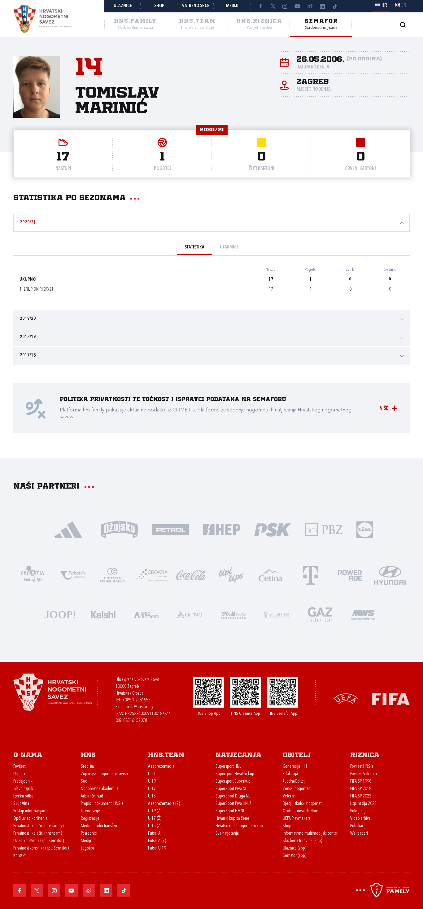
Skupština (21, 803)
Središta (87, 766)
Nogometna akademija (99, 789)
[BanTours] (233, 614)
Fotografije (359, 811)
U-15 (152, 796)
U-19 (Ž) (154, 811)
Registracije (90, 818)
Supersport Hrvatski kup (235, 774)
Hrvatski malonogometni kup (239, 826)
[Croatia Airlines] (152, 574)
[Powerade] (350, 574)
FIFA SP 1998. (361, 781)
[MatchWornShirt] (363, 614)
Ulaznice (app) (294, 848)
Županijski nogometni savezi (104, 774)
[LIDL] (364, 529)
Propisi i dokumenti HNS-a (102, 803)
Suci (84, 781)
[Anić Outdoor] (146, 614)
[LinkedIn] (322, 6)
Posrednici (89, 833)
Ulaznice (123, 6)
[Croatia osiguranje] (112, 574)
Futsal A (154, 833)
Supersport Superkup (233, 781)
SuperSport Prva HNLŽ (233, 803)
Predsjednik (23, 781)
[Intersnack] (231, 574)
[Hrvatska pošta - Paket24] (73, 574)
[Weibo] (310, 6)
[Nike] (68, 529)
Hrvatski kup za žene (232, 818)
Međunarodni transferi (99, 826)
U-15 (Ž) (154, 826)
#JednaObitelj (294, 781)
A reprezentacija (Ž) (164, 803)
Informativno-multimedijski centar (310, 833)
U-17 (152, 789)
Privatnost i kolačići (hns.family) (38, 826)
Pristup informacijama (30, 811)
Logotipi (87, 848)
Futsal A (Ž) (157, 841)
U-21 (152, 774)
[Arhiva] (403, 25)
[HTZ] (33, 574)
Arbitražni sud (92, 796)
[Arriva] (190, 614)
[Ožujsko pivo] (119, 529)
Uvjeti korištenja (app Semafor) (38, 841)
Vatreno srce (195, 6)
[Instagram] (285, 6)
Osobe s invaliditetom (300, 811)
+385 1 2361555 (136, 700)
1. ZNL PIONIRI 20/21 (37, 289)
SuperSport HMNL (230, 811)
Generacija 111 (295, 766)
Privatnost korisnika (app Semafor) (41, 848)
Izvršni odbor (24, 796)
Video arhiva (360, 818)
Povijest (19, 766)
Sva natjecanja (227, 833)
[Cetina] (271, 574)
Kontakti (19, 856)
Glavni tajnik (23, 789)
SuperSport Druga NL (233, 796)
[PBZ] (323, 529)
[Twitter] (273, 6)
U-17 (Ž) (154, 818)
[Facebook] (260, 6)
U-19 (152, 781)
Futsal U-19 (157, 848)
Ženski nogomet (296, 789)
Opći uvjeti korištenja (30, 818)
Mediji (232, 6)
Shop (159, 6)
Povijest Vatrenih (363, 774)
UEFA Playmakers (296, 818)
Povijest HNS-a (361, 766)
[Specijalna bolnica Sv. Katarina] (276, 614)
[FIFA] (391, 698)
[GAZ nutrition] (320, 614)
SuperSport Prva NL (231, 789)
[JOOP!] (59, 614)
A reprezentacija (161, 766)
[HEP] (221, 529)
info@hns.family (140, 707)
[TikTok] (335, 6)
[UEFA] (346, 698)
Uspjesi (19, 774)
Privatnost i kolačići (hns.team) (37, 833)
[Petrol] (170, 529)
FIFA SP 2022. (361, 796)
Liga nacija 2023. (363, 803)
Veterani (289, 796)
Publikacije (359, 826)
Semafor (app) (294, 856)
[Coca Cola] (192, 574)
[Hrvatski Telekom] (310, 574)
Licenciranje (90, 811)
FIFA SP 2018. (361, 789)
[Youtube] (297, 6)
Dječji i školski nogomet (302, 803)
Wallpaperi (359, 833)
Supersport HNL (228, 766)
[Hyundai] (390, 574)
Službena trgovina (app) (302, 841)
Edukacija (290, 774)
